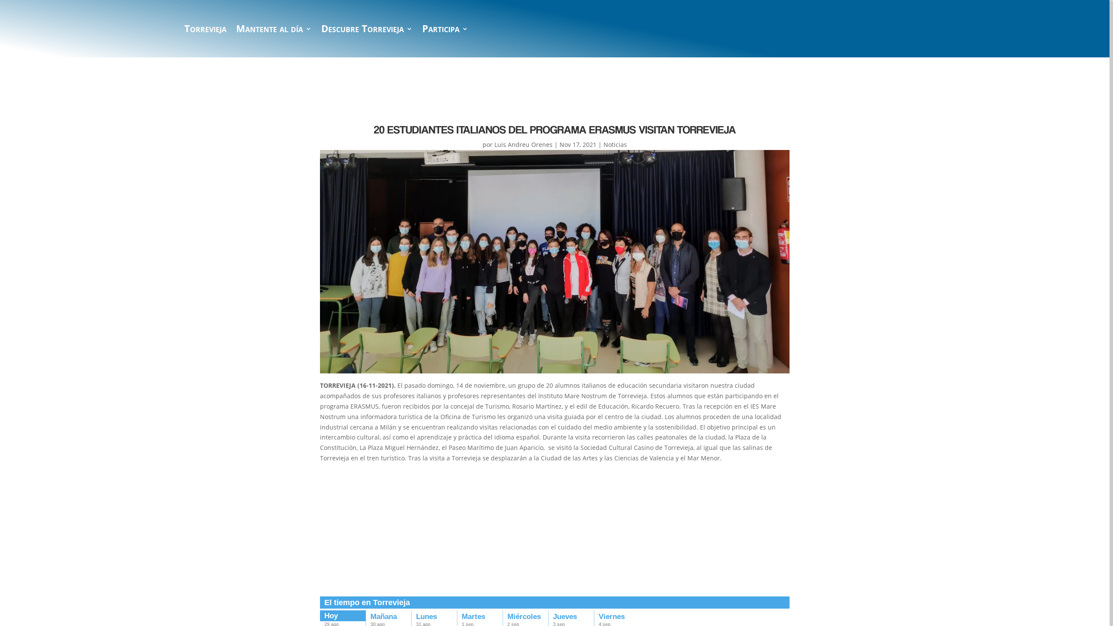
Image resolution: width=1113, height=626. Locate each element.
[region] (556, 313)
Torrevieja (205, 30)
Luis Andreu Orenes (523, 144)
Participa (441, 30)
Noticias (615, 144)
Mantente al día (269, 30)
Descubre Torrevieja (362, 30)
